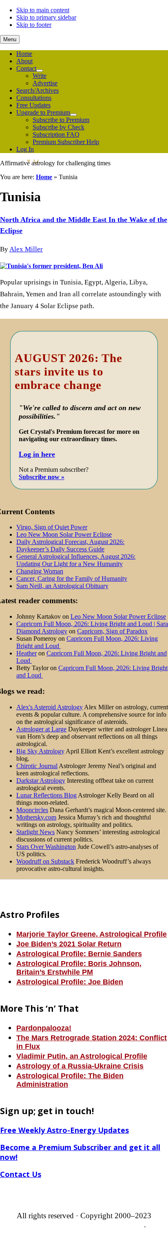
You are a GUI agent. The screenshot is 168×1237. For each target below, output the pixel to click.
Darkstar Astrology (40, 780)
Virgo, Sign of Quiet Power (51, 527)
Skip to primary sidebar (46, 17)
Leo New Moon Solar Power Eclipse (64, 534)
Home (44, 176)
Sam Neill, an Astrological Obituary (62, 585)
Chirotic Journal (36, 765)
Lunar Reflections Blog (46, 795)
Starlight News (35, 831)
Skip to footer (33, 24)
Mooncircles (32, 809)
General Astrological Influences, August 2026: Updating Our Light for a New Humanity (75, 560)
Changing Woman (39, 571)
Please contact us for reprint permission (83, 1224)
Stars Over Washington (46, 846)
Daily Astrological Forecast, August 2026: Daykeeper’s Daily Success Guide (70, 545)
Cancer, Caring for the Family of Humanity (71, 578)
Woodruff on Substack (45, 861)
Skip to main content (42, 10)
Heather (26, 653)
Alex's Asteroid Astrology (49, 707)
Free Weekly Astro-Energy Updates (64, 1130)
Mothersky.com (36, 817)
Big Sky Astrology (40, 751)
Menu (9, 39)
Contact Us (20, 1174)
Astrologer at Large (41, 729)
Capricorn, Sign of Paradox (112, 631)
